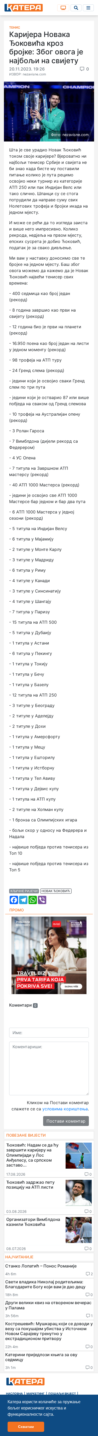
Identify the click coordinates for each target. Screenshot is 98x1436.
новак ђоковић (56, 891)
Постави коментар (66, 1121)
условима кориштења (65, 1108)
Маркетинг (35, 1393)
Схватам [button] (26, 1427)
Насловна (14, 1393)
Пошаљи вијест (62, 1393)
